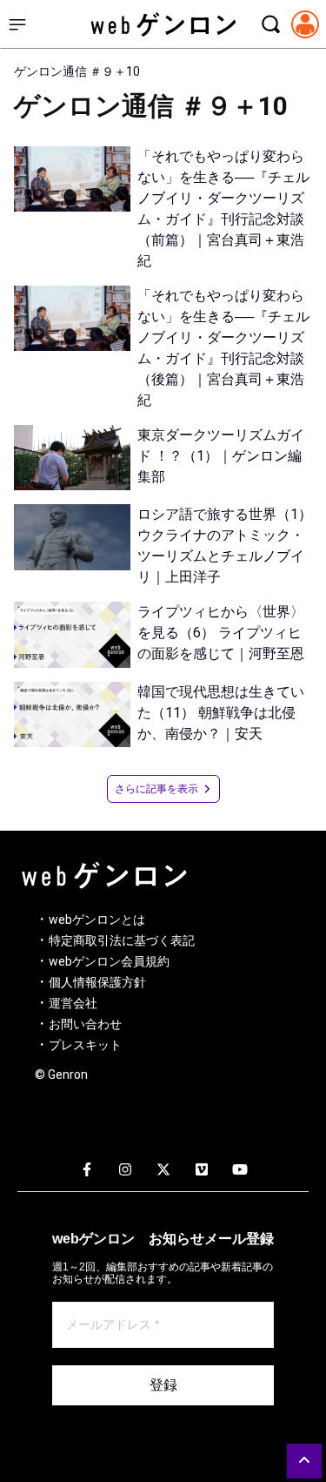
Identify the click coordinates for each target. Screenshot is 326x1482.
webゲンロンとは (97, 919)
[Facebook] (87, 1170)
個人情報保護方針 (97, 982)
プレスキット (85, 1045)
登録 (163, 1385)
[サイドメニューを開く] (17, 24)
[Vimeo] (202, 1170)
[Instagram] (125, 1170)
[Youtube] (240, 1170)
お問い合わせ (85, 1024)
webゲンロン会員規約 (109, 961)
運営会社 (73, 1003)
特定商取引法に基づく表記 (122, 940)
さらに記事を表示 (156, 789)
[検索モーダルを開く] (270, 24)
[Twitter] (163, 1170)
